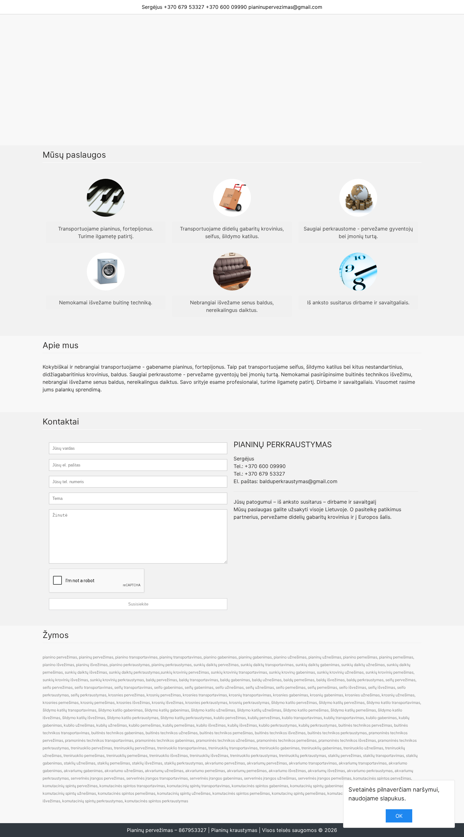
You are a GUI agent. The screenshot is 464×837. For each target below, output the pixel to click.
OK (399, 816)
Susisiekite (138, 604)
